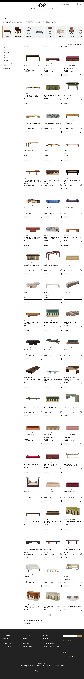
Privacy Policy (46, 635)
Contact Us (79, 0)
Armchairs (6, 54)
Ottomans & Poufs (8, 63)
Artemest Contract (27, 638)
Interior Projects (27, 641)
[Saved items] (78, 4)
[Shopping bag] (81, 4)
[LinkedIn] (73, 656)
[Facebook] (67, 656)
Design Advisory (26, 643)
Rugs (37, 11)
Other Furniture (6, 70)
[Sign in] (75, 4)
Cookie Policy (46, 638)
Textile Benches (27, 623)
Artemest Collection (60, 11)
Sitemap (24, 651)
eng (12, 0)
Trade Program (6, 4)
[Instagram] (64, 656)
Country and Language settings (50, 649)
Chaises (6, 59)
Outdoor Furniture (7, 68)
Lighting (27, 11)
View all (80, 44)
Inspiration (33, 8)
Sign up (79, 636)
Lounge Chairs (7, 55)
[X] (79, 656)
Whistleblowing (46, 651)
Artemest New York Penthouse (9, 646)
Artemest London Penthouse (9, 649)
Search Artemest (65, 4)
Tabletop (42, 11)
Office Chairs (7, 60)
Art (46, 11)
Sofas (5, 50)
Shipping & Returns (27, 649)
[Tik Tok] (70, 656)
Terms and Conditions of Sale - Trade (51, 646)
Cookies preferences (47, 640)
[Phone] (64, 648)
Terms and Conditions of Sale (50, 643)
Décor (32, 11)
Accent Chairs (7, 49)
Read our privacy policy (67, 640)
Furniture (21, 11)
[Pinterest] (76, 656)
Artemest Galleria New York (8, 643)
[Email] (67, 648)
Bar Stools (6, 52)
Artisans (51, 8)
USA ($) (5, 0)
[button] (80, 31)
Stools (5, 62)
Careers (4, 641)
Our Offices (5, 651)
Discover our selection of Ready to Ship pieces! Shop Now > (41, 0)
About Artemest (69, 0)
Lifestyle (51, 11)
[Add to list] (41, 47)
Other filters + (43, 41)
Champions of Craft (43, 8)
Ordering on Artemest (28, 646)
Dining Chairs (7, 47)
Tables (4, 65)
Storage (5, 67)
